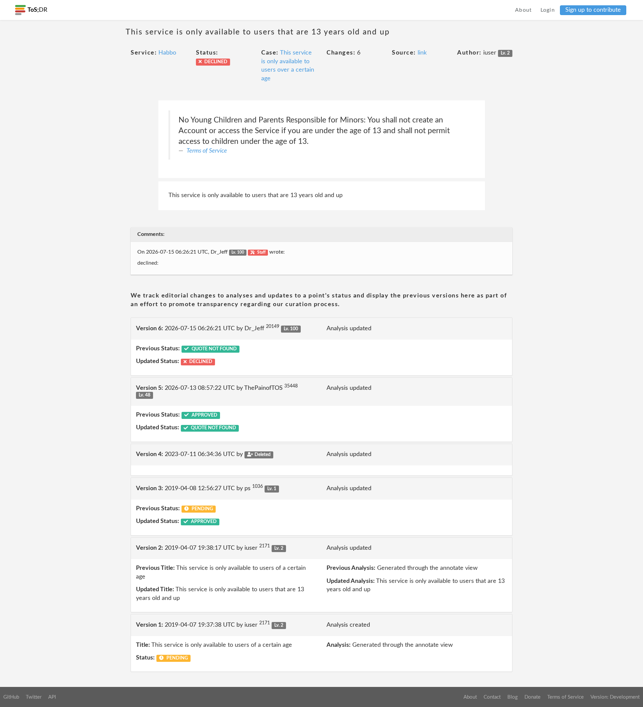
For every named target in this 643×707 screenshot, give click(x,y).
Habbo (167, 53)
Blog (512, 697)
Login (548, 10)
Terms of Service (207, 151)
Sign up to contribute (593, 10)
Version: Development (615, 697)
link (422, 53)
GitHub (11, 697)
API (52, 697)
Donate (532, 697)
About (523, 10)
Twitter (34, 697)
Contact (492, 697)
